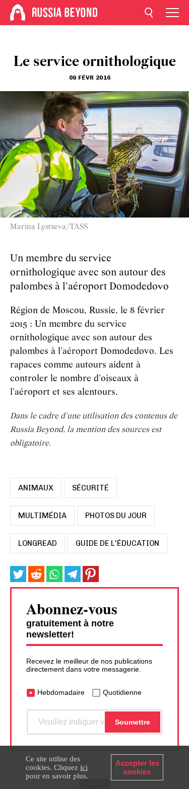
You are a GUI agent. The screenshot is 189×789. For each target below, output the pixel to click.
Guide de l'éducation (117, 543)
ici (84, 767)
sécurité (90, 487)
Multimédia (42, 515)
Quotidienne (122, 692)
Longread (37, 543)
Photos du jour (116, 515)
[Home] (17, 12)
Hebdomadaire (61, 692)
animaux (35, 487)
